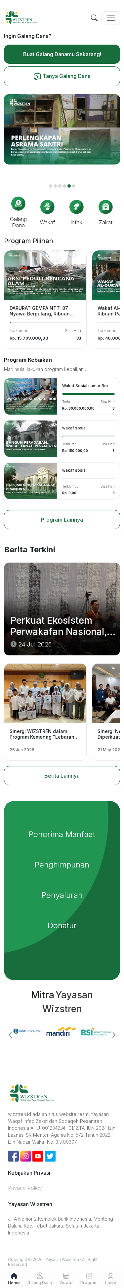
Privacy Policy (25, 1188)
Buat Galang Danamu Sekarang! (62, 54)
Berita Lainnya (62, 775)
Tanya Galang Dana (66, 76)
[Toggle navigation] (111, 17)
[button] (50, 186)
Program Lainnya (62, 519)
